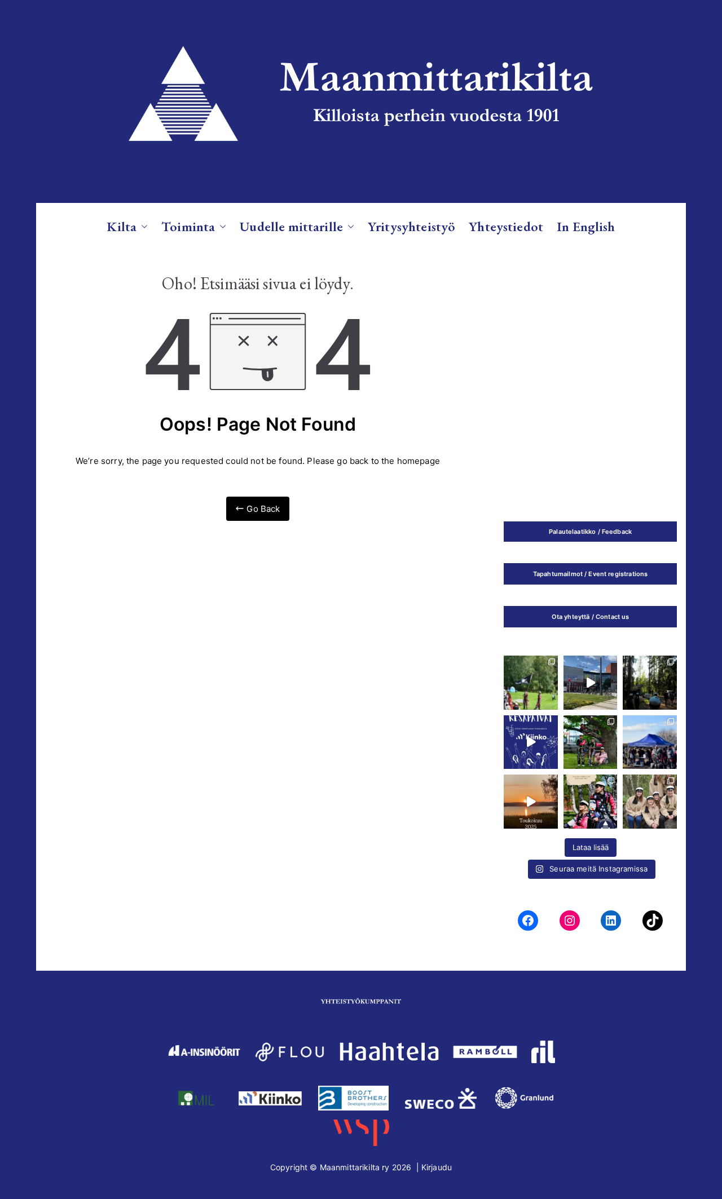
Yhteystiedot (506, 226)
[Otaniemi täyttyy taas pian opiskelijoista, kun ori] (590, 683)
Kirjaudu (436, 1167)
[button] (142, 226)
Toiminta (188, 226)
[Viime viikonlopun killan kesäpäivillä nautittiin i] (531, 742)
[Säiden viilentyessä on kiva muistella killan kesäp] (650, 683)
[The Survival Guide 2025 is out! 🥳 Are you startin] (590, 742)
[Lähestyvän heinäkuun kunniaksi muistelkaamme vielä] (531, 802)
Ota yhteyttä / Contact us (590, 617)
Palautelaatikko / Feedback (590, 532)
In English (586, 226)
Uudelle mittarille (291, 226)
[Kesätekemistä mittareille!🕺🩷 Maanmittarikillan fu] (590, 802)
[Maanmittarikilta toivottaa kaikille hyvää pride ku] (650, 742)
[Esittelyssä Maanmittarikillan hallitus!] (650, 802)
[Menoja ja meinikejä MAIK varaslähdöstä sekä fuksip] (531, 683)
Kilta (122, 226)
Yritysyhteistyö (411, 226)
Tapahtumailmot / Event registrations (590, 574)
